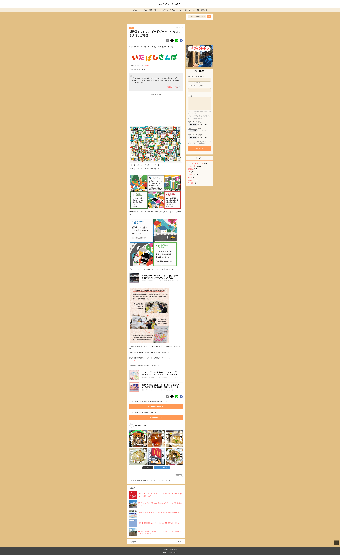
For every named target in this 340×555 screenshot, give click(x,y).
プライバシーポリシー (170, 549)
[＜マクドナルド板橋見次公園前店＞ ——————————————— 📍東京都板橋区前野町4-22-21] (156, 456)
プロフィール (137, 10)
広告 (198, 10)
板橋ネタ (187, 10)
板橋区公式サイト (172, 87)
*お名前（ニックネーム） (196, 76)
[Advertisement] (156, 18)
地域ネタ (191, 169)
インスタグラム (163, 10)
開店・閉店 (152, 10)
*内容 (190, 96)
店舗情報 (191, 174)
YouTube (172, 10)
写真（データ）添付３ (195, 135)
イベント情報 (192, 166)
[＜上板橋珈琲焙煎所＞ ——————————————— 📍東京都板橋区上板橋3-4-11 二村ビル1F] (156, 438)
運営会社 (204, 10)
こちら (133, 360)
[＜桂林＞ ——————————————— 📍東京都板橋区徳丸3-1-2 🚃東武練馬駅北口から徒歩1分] (174, 456)
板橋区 (147, 65)
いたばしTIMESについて (195, 163)
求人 (193, 10)
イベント (180, 10)
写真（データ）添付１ (195, 122)
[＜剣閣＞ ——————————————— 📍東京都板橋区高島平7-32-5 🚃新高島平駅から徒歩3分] (138, 438)
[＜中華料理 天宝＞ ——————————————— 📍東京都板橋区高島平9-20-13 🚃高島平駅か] (138, 456)
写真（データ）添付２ (195, 128)
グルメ (145, 10)
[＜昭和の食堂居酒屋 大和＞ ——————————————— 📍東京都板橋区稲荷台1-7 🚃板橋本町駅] (174, 438)
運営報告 (191, 183)
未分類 (190, 177)
